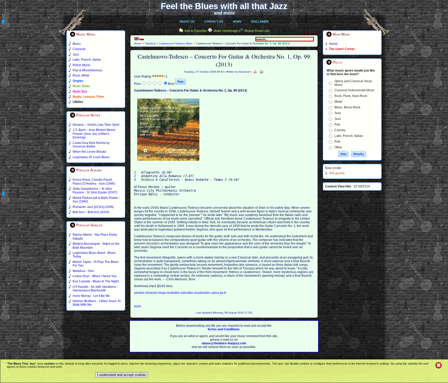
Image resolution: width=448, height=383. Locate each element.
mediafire (173, 293)
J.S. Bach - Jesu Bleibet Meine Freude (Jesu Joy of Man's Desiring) (94, 133)
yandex (139, 293)
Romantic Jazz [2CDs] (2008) (93, 207)
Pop (337, 124)
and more (224, 13)
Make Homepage (226, 31)
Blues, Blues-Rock (347, 107)
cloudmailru (202, 293)
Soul (337, 113)
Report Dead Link (256, 31)
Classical (150, 43)
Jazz (337, 119)
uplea (215, 293)
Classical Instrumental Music (354, 90)
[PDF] (255, 71)
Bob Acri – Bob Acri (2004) (91, 212)
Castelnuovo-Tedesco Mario (175, 43)
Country (340, 130)
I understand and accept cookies (121, 375)
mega (162, 293)
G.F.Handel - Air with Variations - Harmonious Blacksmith (95, 288)
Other (338, 147)
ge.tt (223, 293)
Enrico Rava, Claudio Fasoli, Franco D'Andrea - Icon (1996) (94, 181)
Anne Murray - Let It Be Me (91, 296)
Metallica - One (83, 271)
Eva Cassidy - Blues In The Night (96, 281)
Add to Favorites (195, 31)
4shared (151, 293)
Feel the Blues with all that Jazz (224, 6)
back (137, 306)
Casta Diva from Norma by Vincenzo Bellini (91, 144)
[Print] (261, 71)
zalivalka (187, 293)
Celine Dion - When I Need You (95, 276)
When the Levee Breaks (89, 152)
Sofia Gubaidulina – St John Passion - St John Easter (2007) (95, 190)
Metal (338, 101)
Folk (337, 141)
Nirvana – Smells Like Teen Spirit (96, 125)
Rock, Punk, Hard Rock (350, 96)
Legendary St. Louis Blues (91, 157)
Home (137, 43)
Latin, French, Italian (348, 136)
